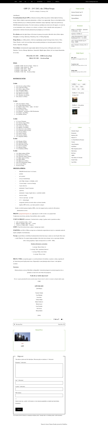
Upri (15, 1)
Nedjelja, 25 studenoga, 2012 (42, 11)
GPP (22, 343)
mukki (74, 59)
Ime (19, 380)
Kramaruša (73, 133)
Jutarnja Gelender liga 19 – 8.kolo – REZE (79, 41)
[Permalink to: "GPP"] (22, 336)
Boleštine (39, 1)
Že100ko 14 (79, 33)
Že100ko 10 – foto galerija (78, 92)
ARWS (72, 155)
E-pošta (20, 386)
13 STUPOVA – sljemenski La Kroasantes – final (79, 30)
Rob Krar (73, 153)
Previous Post (19, 324)
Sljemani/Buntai (75, 18)
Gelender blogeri (75, 131)
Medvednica (74, 151)
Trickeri (73, 142)
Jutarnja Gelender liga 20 (77, 12)
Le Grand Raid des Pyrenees (77, 140)
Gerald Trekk (74, 160)
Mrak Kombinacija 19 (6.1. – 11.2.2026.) (79, 37)
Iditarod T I (74, 137)
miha (73, 65)
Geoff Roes (73, 146)
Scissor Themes (49, 424)
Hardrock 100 (74, 135)
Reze (20, 1)
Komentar (20, 362)
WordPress (64, 424)
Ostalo (49, 1)
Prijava (57, 1)
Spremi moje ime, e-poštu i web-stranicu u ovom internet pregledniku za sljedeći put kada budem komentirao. (37, 402)
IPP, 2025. (74, 57)
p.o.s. (33, 11)
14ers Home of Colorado (76, 157)
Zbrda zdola (74, 70)
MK (32, 1)
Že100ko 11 (74, 117)
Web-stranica (18, 392)
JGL (25, 1)
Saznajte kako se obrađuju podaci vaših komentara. (51, 415)
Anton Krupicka (75, 144)
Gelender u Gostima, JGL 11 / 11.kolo (79, 45)
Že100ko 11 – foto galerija (78, 105)
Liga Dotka (73, 162)
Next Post (60, 324)
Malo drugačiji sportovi (76, 148)
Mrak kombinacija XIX (76, 15)
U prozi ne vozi (74, 64)
